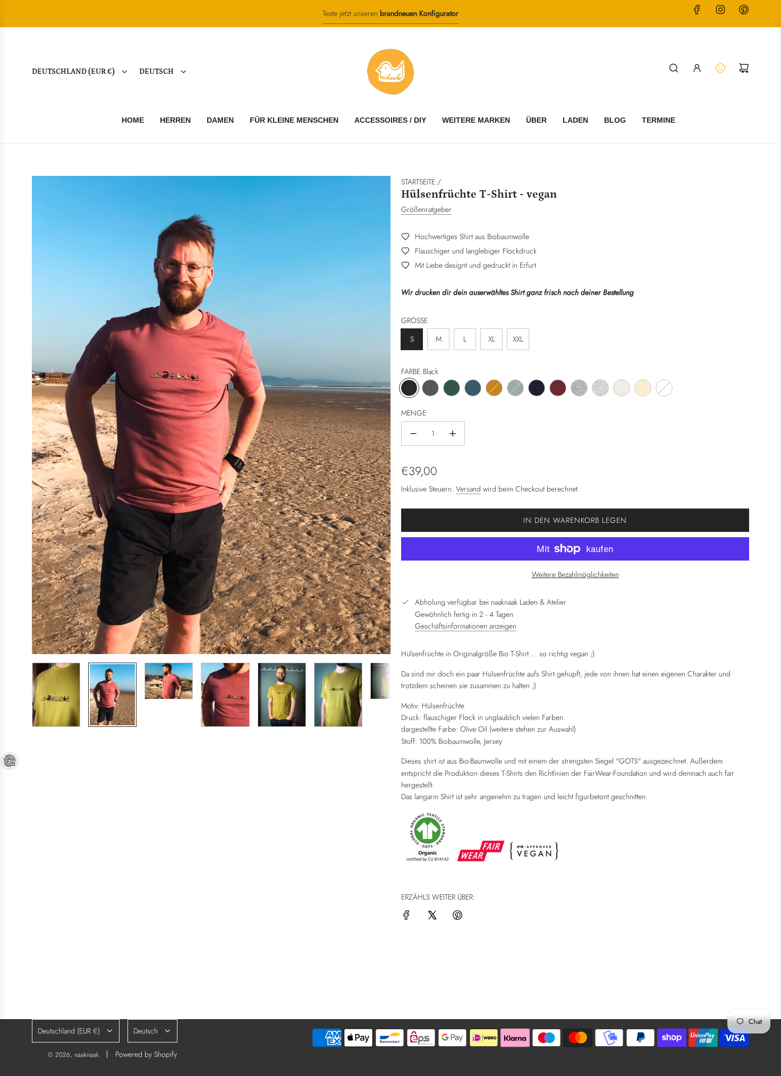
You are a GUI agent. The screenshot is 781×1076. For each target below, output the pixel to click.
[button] (40, 414)
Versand (468, 489)
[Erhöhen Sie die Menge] (452, 433)
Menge (413, 413)
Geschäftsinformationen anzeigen (465, 626)
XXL (518, 339)
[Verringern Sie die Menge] (413, 433)
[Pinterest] (743, 9)
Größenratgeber (426, 209)
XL (491, 339)
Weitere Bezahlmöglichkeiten (575, 574)
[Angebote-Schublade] (720, 68)
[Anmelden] (697, 68)
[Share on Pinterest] (457, 916)
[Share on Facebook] (406, 916)
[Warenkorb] (743, 68)
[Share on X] (432, 916)
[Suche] (673, 68)
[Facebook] (697, 9)
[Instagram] (720, 9)
